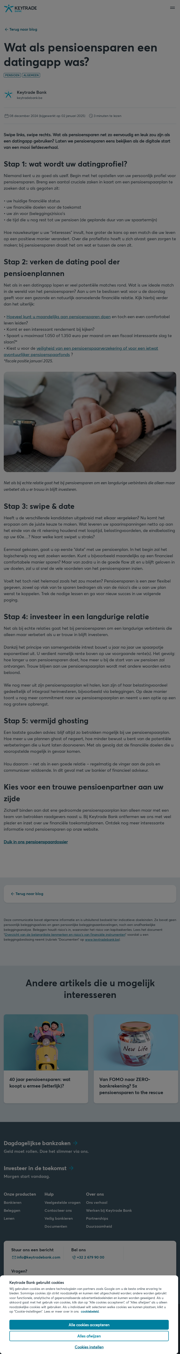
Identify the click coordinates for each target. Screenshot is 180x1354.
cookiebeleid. (90, 1311)
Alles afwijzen (89, 1335)
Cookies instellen (89, 1346)
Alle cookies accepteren (89, 1324)
